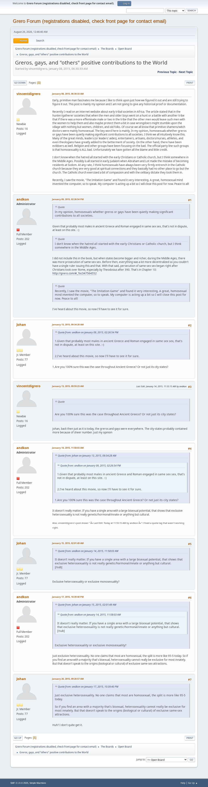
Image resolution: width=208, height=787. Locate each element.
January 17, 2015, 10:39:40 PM (68, 596)
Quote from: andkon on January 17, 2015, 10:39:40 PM (88, 686)
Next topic (186, 72)
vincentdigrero (28, 94)
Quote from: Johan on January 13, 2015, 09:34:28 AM (87, 455)
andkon (22, 199)
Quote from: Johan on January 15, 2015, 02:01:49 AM (87, 604)
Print (189, 82)
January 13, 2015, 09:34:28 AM (68, 324)
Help (183, 782)
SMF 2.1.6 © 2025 (19, 783)
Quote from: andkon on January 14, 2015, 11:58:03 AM (88, 551)
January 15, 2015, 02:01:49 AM (68, 543)
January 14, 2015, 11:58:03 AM (68, 447)
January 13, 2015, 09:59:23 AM (68, 386)
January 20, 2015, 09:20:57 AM (68, 678)
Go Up (17, 737)
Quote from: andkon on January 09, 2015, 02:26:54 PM (88, 332)
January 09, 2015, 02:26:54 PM (68, 199)
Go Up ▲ (193, 782)
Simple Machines (37, 783)
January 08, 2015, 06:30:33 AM (68, 93)
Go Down (20, 82)
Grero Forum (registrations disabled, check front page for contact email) (89, 21)
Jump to (140, 759)
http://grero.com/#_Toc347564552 (74, 273)
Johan (21, 324)
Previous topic (167, 72)
